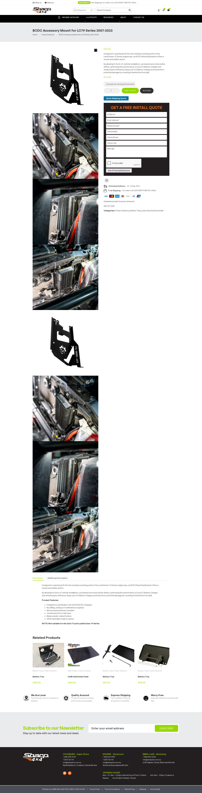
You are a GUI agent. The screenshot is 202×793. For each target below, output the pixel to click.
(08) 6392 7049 (69, 757)
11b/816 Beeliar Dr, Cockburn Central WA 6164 (80, 765)
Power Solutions (48, 35)
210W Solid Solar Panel (78, 676)
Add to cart (130, 91)
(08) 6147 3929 (109, 757)
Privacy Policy (95, 789)
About (123, 17)
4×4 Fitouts (91, 17)
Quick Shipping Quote (116, 98)
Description (38, 578)
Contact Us (138, 17)
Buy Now (147, 91)
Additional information (57, 578)
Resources (108, 17)
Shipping (142, 789)
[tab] (38, 578)
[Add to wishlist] (106, 180)
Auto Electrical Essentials (153, 210)
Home (35, 35)
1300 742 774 (68, 760)
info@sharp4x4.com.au (72, 762)
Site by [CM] (155, 789)
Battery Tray (38, 676)
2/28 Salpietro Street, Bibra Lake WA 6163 (159, 762)
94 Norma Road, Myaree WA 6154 (115, 765)
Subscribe (166, 728)
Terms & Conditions (112, 789)
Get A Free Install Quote (119, 170)
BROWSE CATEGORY (70, 17)
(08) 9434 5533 (149, 757)
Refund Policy (130, 789)
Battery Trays (135, 210)
